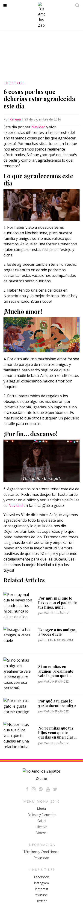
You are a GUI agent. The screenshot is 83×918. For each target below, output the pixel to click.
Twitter (42, 901)
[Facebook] (27, 789)
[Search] (76, 5)
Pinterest (41, 889)
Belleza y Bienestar (42, 815)
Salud (41, 821)
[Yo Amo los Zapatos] (41, 15)
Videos (41, 833)
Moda (41, 809)
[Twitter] (55, 789)
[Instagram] (34, 789)
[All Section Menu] (5, 5)
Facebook (41, 877)
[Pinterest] (41, 789)
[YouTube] (48, 789)
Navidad (38, 126)
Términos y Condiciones (41, 852)
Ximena (15, 119)
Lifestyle (13, 83)
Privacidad (41, 858)
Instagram (41, 883)
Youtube (41, 895)
